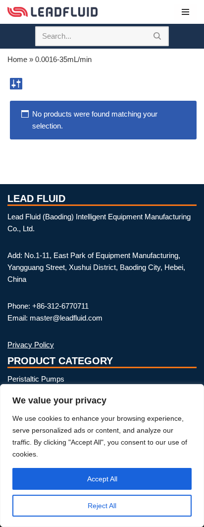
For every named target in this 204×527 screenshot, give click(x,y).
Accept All (102, 479)
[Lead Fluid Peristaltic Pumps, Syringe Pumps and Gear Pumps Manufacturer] (52, 12)
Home (17, 59)
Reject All (102, 506)
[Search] (158, 36)
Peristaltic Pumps (35, 379)
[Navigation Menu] (185, 12)
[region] (102, 455)
